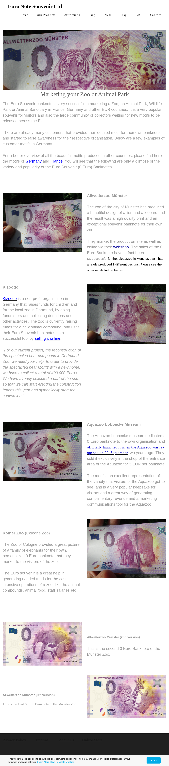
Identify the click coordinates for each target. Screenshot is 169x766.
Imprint (42, 740)
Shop (92, 14)
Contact (155, 14)
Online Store (92, 740)
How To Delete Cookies (62, 762)
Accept (154, 760)
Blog (123, 14)
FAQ (138, 14)
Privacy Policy (14, 740)
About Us (66, 740)
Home (24, 14)
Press (108, 14)
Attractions (72, 14)
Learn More (43, 762)
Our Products (46, 14)
